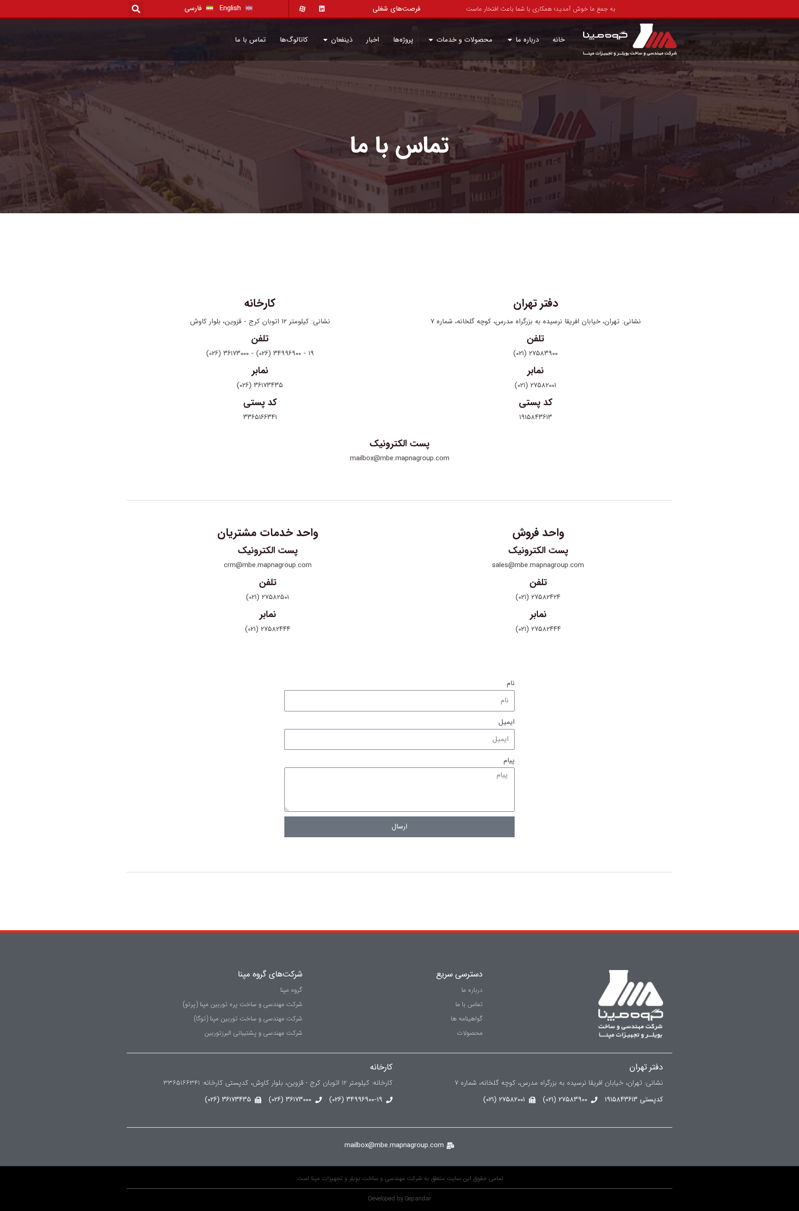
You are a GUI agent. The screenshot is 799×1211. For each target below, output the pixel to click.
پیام (509, 760)
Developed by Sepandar (399, 1199)
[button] (136, 9)
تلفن (535, 338)
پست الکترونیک (399, 443)
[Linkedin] (317, 9)
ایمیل (506, 722)
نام (511, 683)
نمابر (535, 370)
